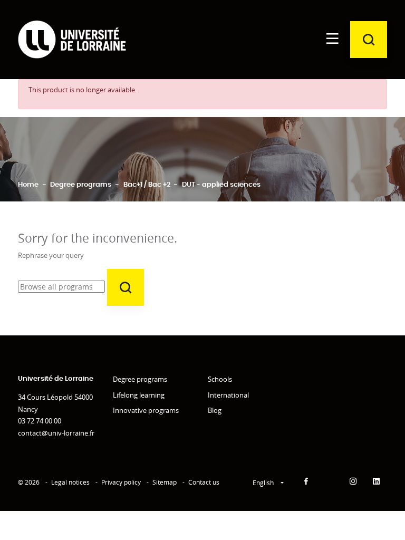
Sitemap (164, 482)
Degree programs (140, 379)
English (264, 482)
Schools (220, 379)
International (228, 395)
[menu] (332, 40)
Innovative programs (146, 410)
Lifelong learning (139, 395)
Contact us (203, 482)
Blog (214, 410)
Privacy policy (121, 482)
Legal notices (70, 482)
